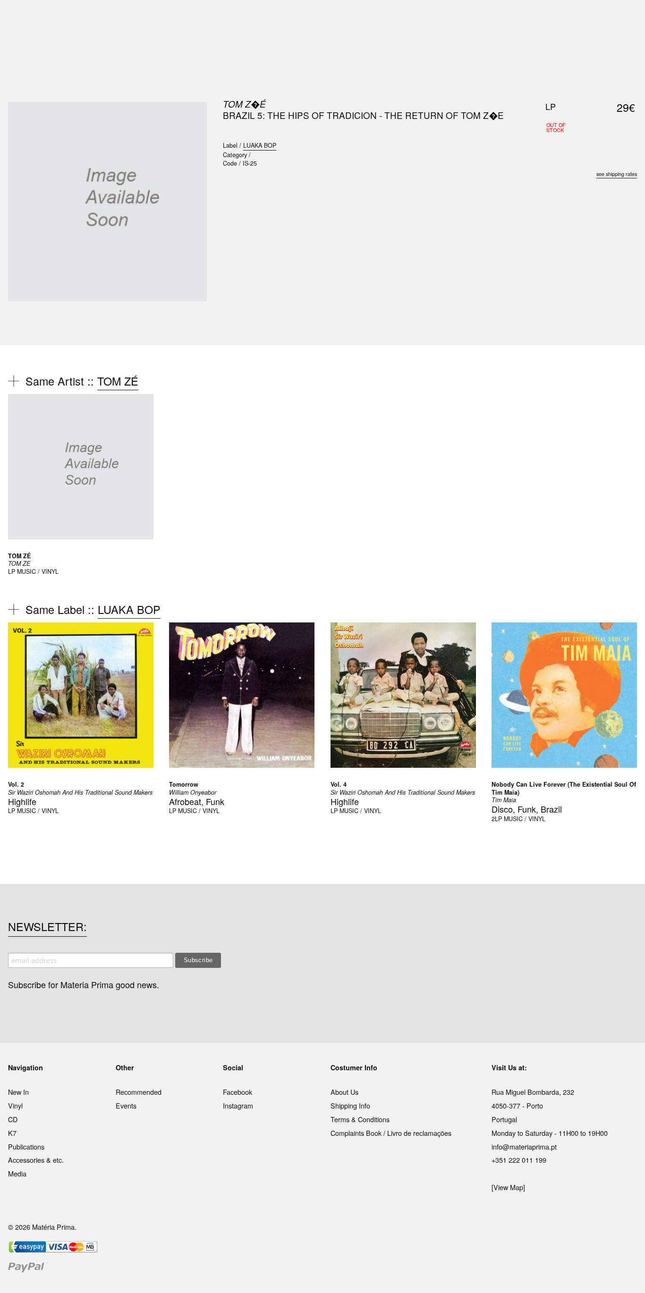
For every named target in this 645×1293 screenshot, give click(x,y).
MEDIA (383, 18)
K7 (12, 1133)
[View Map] (508, 1187)
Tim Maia (504, 800)
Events (126, 1105)
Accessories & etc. (36, 1160)
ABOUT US (455, 18)
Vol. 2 (16, 784)
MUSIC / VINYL (38, 571)
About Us (344, 1092)
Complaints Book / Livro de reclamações (391, 1133)
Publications (26, 1146)
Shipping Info (350, 1105)
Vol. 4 (339, 784)
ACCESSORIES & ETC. (329, 18)
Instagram (238, 1105)
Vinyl (15, 1105)
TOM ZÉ (117, 381)
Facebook (237, 1092)
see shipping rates (616, 173)
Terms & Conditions (360, 1119)
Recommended (138, 1092)
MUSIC (217, 18)
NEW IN (185, 18)
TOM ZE (19, 563)
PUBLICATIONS (261, 18)
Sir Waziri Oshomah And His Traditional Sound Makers (80, 792)
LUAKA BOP (259, 145)
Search (624, 47)
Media (17, 1173)
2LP (497, 818)
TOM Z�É (244, 104)
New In (18, 1092)
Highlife (22, 801)
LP (11, 571)
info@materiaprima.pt (524, 1146)
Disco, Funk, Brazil (527, 809)
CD (12, 1119)
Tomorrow (183, 784)
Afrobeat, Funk (196, 801)
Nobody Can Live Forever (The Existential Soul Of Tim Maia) (564, 788)
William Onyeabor (192, 792)
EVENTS (416, 18)
